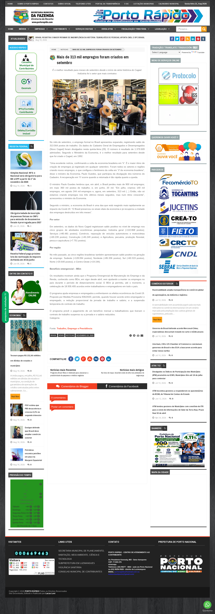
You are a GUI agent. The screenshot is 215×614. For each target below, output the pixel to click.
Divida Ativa (107, 29)
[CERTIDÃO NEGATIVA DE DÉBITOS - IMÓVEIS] (26, 136)
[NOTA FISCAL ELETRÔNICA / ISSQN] (188, 104)
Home (10, 4)
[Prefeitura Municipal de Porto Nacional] (149, 22)
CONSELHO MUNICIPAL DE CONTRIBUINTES (80, 572)
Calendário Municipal (168, 4)
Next (203, 451)
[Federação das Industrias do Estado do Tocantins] (178, 237)
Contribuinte (60, 29)
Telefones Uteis (83, 4)
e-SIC (126, 4)
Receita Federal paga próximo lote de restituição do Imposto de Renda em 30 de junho (25, 256)
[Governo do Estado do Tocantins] (178, 200)
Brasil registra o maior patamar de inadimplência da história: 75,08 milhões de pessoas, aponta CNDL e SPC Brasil (90, 37)
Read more (15, 396)
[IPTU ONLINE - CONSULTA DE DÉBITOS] (168, 104)
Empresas (40, 29)
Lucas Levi (50, 593)
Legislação (161, 29)
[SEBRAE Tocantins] (178, 273)
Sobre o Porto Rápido (28, 4)
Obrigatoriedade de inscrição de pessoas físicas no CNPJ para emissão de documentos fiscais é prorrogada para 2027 (25, 217)
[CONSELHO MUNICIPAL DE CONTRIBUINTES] (26, 72)
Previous (154, 451)
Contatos (48, 4)
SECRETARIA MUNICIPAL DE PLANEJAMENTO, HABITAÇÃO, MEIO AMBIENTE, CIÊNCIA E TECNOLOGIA (81, 555)
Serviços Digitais (84, 29)
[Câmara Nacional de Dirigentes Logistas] (178, 258)
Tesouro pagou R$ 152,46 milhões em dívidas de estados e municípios (25, 360)
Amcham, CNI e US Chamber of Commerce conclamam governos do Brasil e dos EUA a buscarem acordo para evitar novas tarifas (177, 347)
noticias (64, 49)
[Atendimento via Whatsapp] (26, 306)
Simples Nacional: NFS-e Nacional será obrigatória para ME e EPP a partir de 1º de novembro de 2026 (26, 177)
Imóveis (22, 29)
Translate (200, 52)
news (61, 335)
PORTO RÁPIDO (32, 591)
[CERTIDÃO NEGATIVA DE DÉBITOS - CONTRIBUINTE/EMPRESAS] (26, 115)
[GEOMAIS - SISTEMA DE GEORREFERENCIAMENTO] (26, 93)
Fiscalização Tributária (134, 29)
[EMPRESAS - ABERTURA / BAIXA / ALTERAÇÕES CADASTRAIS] (178, 124)
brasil (54, 335)
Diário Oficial (64, 4)
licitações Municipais (143, 4)
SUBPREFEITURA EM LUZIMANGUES (76, 563)
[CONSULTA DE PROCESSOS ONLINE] (178, 83)
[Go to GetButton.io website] (207, 611)
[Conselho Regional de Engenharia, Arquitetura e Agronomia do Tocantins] (178, 225)
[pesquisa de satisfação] (178, 160)
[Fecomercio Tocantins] (178, 184)
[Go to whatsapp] (207, 605)
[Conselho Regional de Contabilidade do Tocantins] (178, 247)
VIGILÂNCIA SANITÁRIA (70, 567)
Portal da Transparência (108, 4)
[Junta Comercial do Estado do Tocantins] (178, 213)
